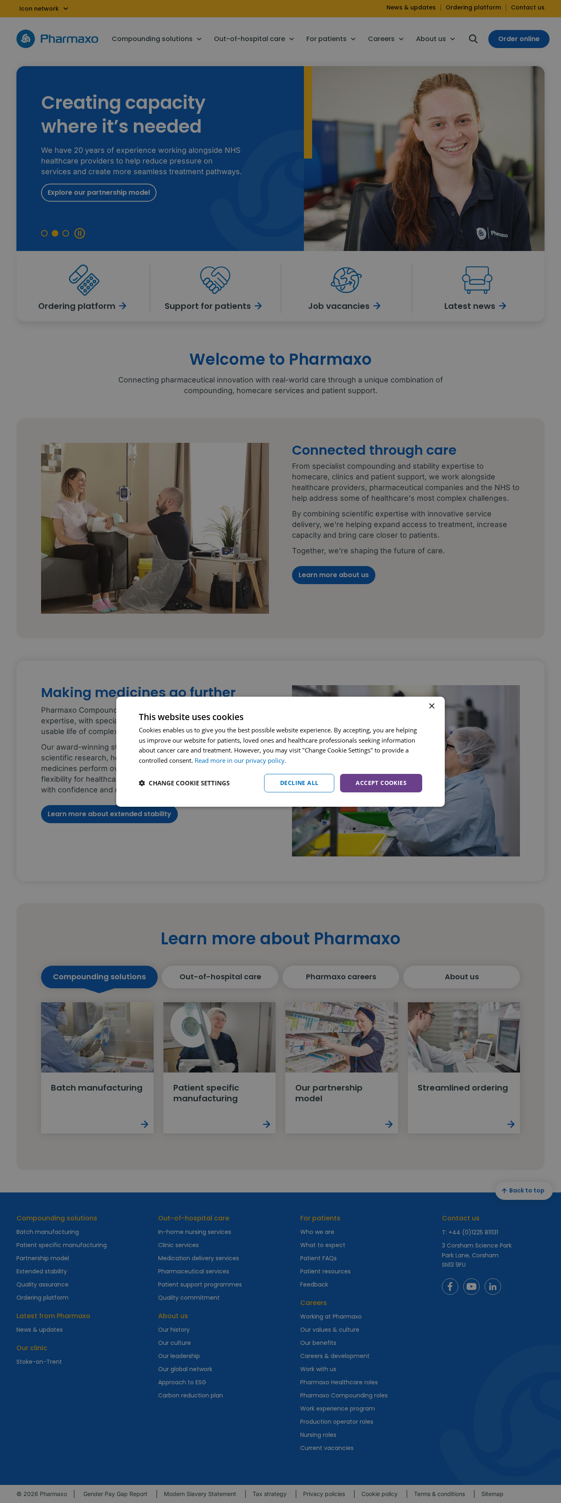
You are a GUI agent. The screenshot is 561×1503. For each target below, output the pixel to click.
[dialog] (280, 751)
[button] (184, 782)
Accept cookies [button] (381, 783)
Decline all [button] (299, 783)
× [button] (431, 706)
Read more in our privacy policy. (240, 760)
